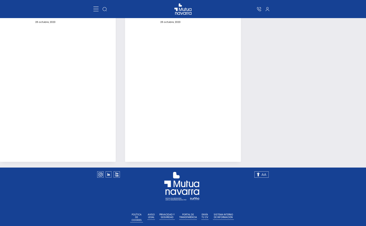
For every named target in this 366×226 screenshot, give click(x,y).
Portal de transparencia (188, 216)
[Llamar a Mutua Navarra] (259, 9)
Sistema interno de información (223, 216)
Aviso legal (151, 216)
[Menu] (96, 9)
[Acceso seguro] (267, 9)
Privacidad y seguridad (167, 216)
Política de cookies (137, 217)
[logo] (183, 9)
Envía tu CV (204, 216)
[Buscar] (104, 9)
